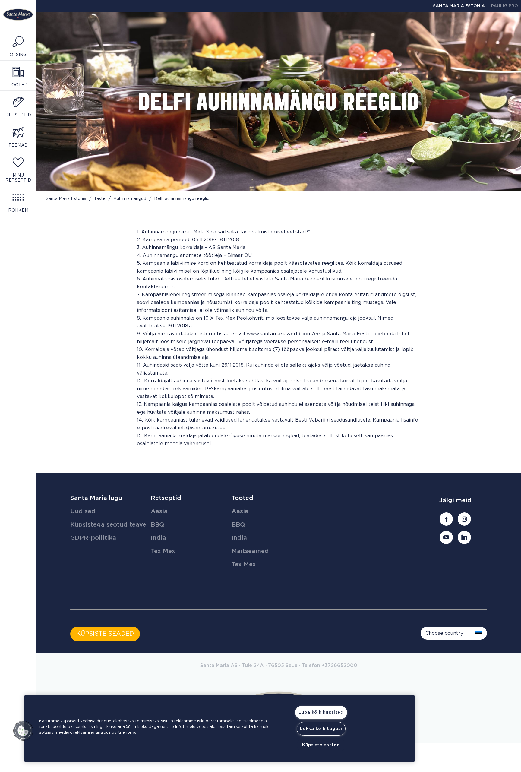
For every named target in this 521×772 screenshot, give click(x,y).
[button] (23, 730)
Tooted (242, 498)
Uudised (83, 511)
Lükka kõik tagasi (321, 728)
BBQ (157, 525)
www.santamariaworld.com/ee (283, 333)
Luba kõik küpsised (321, 712)
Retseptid (166, 498)
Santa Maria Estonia (459, 6)
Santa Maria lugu (96, 498)
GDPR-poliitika (93, 538)
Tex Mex (163, 551)
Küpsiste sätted (321, 745)
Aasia (159, 511)
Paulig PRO (504, 6)
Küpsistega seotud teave (108, 525)
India (158, 538)
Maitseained (250, 551)
